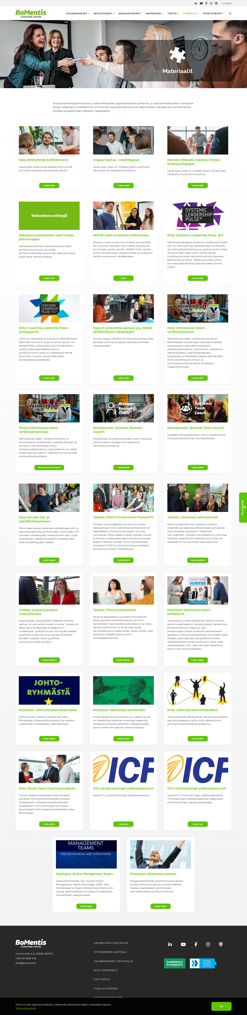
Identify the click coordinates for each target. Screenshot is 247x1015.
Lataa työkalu (198, 560)
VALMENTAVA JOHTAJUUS (111, 942)
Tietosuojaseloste (25, 1008)
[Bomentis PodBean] (216, 3)
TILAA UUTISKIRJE (106, 988)
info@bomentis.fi (25, 963)
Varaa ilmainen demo (49, 467)
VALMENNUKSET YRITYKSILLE (113, 961)
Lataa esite (49, 278)
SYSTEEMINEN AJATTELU (110, 952)
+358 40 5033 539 (25, 958)
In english (227, 3)
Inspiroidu (153, 13)
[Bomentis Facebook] (206, 3)
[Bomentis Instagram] (211, 3)
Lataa (123, 278)
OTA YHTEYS (102, 979)
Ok (221, 1006)
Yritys (172, 13)
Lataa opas (49, 185)
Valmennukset (76, 13)
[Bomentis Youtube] (201, 3)
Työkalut (189, 13)
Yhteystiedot (212, 13)
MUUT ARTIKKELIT (106, 970)
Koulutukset (103, 13)
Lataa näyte (49, 560)
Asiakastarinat (129, 13)
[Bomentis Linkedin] (195, 3)
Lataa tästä (123, 467)
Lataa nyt (123, 824)
